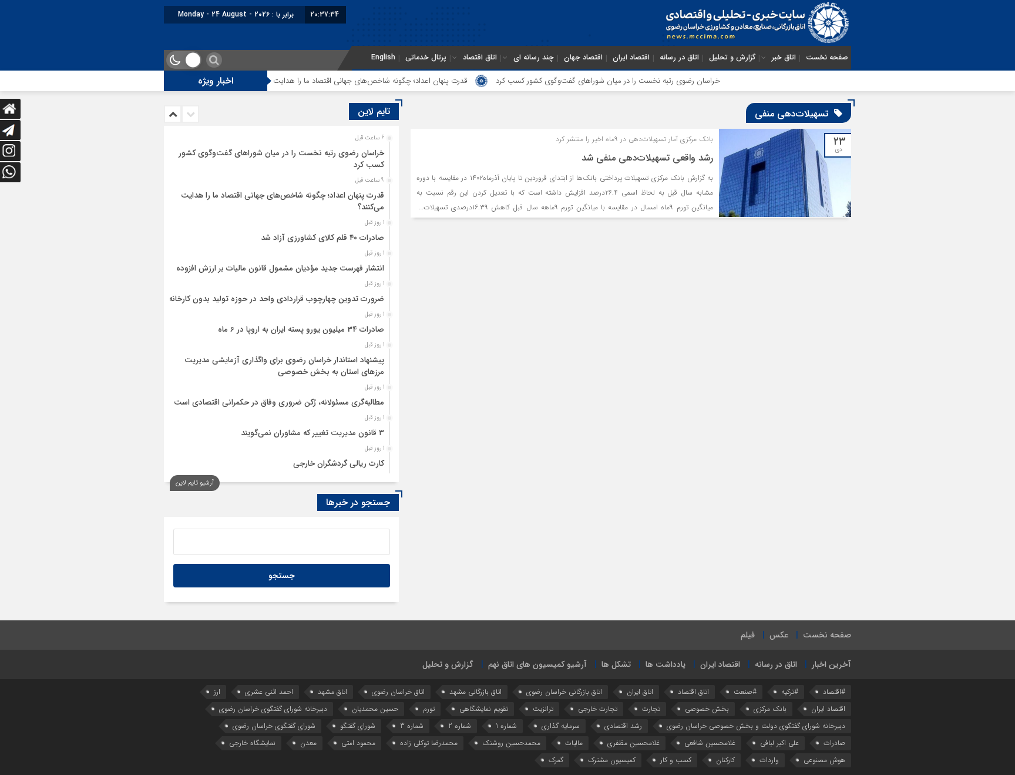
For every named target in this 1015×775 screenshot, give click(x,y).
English (383, 58)
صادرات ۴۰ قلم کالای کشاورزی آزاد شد (322, 238)
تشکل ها (616, 664)
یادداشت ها (665, 664)
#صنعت (745, 691)
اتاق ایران (640, 691)
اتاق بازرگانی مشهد (475, 691)
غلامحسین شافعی (709, 743)
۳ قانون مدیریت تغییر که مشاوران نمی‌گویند (312, 433)
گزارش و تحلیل (732, 58)
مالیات (574, 743)
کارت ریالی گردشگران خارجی (338, 463)
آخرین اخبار (831, 664)
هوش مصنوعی (824, 760)
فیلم (748, 635)
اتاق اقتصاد (480, 58)
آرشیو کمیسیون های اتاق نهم (537, 664)
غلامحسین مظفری (633, 743)
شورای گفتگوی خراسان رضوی (274, 725)
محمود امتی (358, 743)
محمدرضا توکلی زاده (429, 743)
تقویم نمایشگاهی (483, 708)
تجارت (651, 708)
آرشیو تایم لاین (195, 483)
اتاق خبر (784, 58)
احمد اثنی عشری (269, 691)
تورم (429, 708)
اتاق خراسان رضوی (398, 691)
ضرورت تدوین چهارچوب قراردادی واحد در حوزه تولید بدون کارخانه (276, 299)
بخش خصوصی (707, 708)
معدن (308, 743)
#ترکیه (789, 691)
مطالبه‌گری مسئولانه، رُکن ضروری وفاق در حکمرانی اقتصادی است (279, 402)
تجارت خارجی (597, 708)
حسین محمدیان (375, 708)
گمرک (556, 760)
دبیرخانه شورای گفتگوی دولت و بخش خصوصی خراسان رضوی (756, 725)
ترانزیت (543, 708)
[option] (280, 156)
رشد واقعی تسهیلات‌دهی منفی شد (647, 158)
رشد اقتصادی (623, 725)
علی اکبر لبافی (779, 743)
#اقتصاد (834, 691)
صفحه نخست (827, 58)
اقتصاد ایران (631, 58)
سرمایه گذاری (561, 725)
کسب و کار (675, 760)
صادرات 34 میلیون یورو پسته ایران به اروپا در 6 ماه (301, 329)
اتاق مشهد (332, 691)
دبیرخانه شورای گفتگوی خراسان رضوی (273, 708)
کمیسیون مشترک (612, 760)
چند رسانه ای (533, 58)
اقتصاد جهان (583, 58)
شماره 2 (459, 725)
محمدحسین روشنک (511, 743)
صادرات (834, 743)
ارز (217, 691)
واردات (769, 760)
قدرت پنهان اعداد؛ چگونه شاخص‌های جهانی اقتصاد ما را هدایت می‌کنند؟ (388, 81)
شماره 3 (412, 725)
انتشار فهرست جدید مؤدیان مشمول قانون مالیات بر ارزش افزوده (280, 268)
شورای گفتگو (357, 725)
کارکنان (725, 760)
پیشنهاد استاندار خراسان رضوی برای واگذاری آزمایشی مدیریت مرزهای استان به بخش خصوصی (284, 366)
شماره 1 (506, 725)
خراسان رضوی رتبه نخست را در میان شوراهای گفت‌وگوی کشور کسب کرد (640, 81)
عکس (778, 635)
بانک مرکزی (770, 708)
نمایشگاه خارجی (252, 743)
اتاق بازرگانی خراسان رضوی (564, 691)
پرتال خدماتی (425, 58)
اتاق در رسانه (679, 58)
